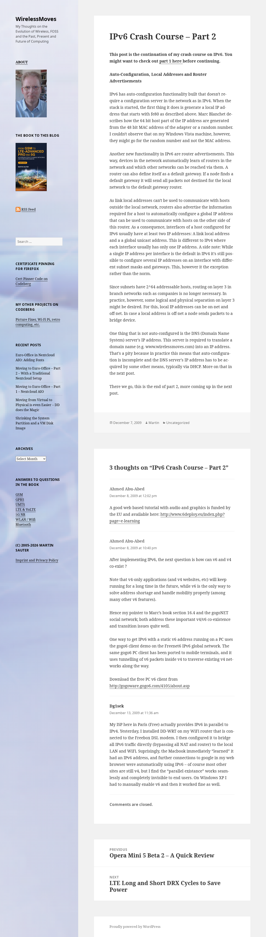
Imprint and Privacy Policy (37, 560)
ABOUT (22, 62)
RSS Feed (28, 209)
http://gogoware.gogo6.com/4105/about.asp (150, 686)
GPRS (20, 499)
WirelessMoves (36, 19)
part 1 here (171, 61)
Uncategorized (178, 422)
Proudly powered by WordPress (135, 926)
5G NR (20, 514)
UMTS (20, 504)
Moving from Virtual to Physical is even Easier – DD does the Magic (38, 405)
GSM (19, 494)
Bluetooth (23, 524)
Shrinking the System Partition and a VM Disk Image (34, 423)
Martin (154, 422)
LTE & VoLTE (26, 509)
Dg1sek (117, 706)
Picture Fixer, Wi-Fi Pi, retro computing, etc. (38, 322)
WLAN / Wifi (26, 519)
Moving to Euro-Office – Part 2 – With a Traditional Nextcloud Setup (38, 373)
